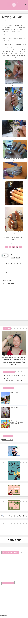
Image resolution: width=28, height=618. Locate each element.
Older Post (22, 273)
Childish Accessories (15, 407)
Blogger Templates (16, 613)
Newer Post (6, 273)
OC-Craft (10, 613)
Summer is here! (14, 392)
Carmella (8, 20)
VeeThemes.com (3, 615)
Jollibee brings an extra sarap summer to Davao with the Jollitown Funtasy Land (17, 422)
